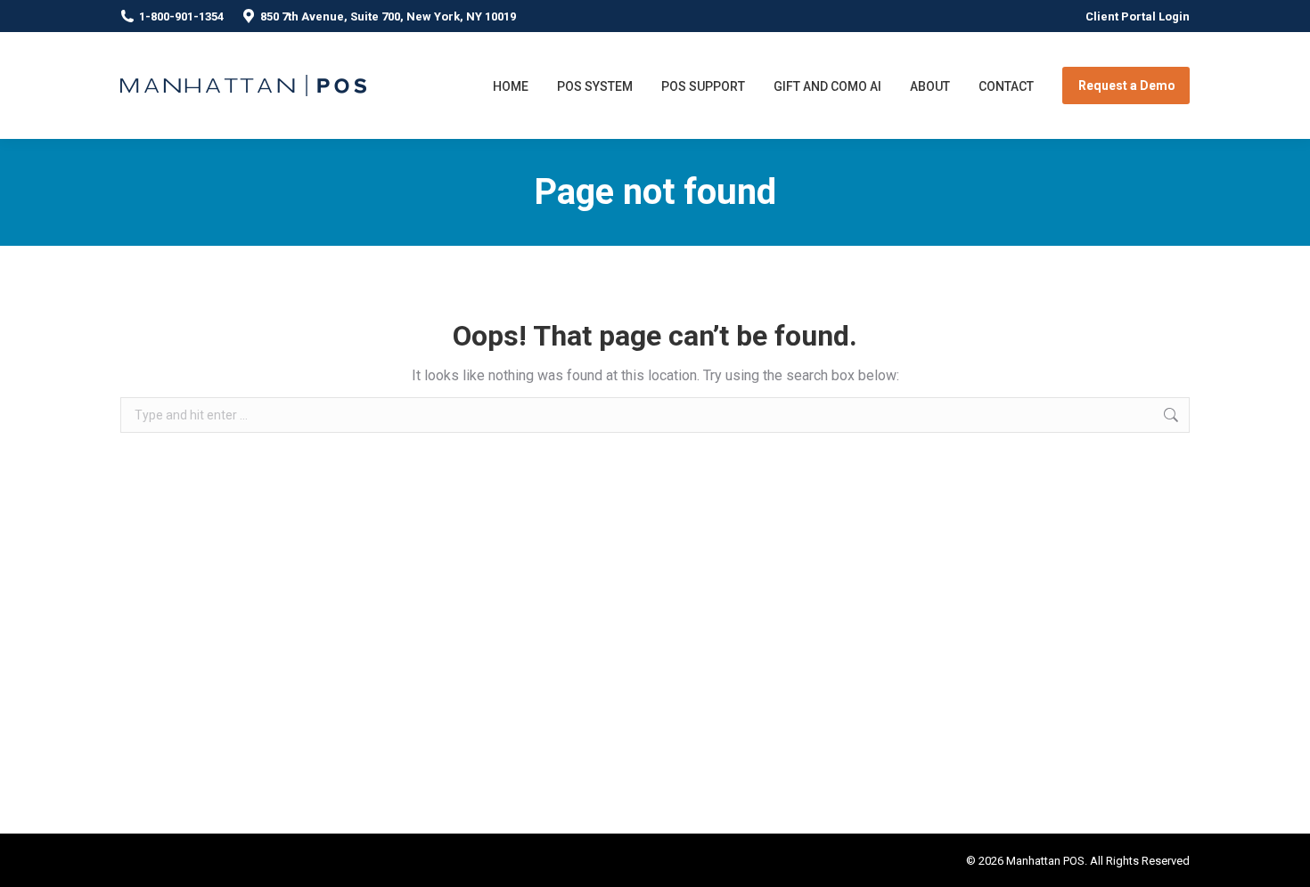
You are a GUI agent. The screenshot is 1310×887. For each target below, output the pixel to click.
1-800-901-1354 (181, 16)
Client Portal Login (1137, 16)
